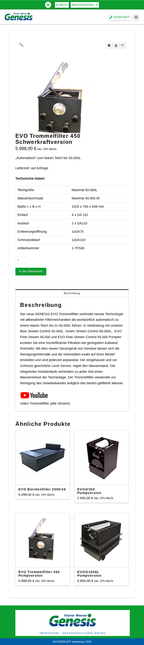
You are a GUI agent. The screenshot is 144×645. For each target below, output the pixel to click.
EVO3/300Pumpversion (89, 491)
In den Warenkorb (31, 271)
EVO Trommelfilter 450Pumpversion (39, 573)
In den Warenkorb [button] (103, 478)
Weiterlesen (42, 478)
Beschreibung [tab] (72, 293)
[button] (48, 5)
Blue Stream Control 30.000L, (42, 331)
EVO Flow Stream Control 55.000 (83, 337)
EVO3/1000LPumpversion (89, 573)
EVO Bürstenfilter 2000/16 (42, 489)
